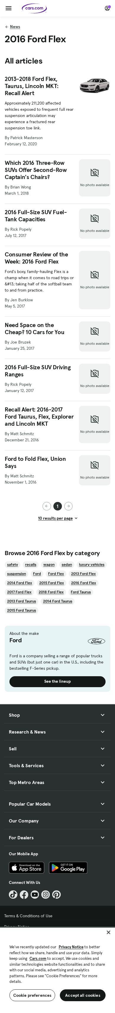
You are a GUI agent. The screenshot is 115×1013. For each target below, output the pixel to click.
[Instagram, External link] (45, 894)
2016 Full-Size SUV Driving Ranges (38, 371)
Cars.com (37, 958)
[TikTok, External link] (13, 894)
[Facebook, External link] (24, 894)
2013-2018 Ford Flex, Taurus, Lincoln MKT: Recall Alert (32, 86)
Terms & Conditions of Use (28, 915)
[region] (57, 969)
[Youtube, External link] (35, 894)
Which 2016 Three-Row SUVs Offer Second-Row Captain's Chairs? (36, 170)
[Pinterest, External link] (56, 894)
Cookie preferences (32, 995)
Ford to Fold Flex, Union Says (35, 462)
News (15, 26)
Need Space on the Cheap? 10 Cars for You (34, 328)
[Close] (108, 932)
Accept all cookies (82, 995)
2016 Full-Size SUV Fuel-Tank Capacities (36, 216)
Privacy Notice (71, 946)
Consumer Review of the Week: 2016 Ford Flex (36, 258)
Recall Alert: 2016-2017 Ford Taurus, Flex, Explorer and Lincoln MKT (39, 416)
